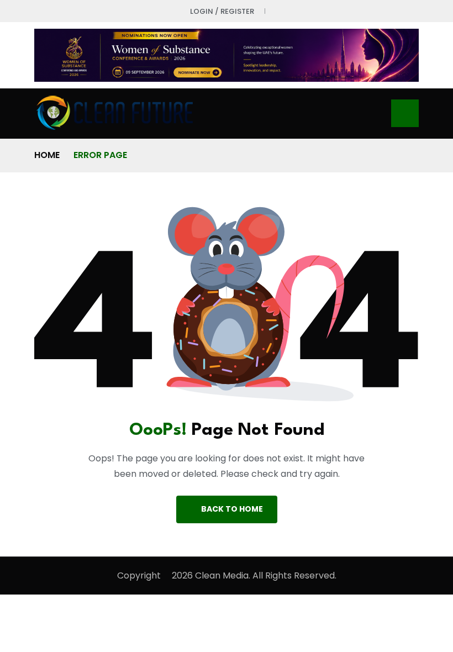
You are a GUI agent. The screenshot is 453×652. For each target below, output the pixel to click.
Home (47, 155)
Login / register (222, 11)
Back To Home (232, 508)
